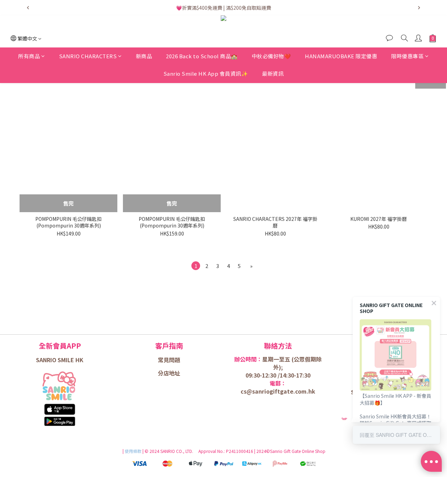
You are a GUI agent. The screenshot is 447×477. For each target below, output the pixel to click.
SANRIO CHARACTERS (88, 56)
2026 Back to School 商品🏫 (202, 56)
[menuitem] (195, 265)
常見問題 (169, 360)
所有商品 (29, 56)
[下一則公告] (419, 8)
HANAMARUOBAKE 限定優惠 (341, 56)
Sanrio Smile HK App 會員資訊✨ (205, 73)
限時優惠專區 (407, 56)
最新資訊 (273, 73)
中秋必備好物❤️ (271, 56)
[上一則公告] (28, 8)
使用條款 (133, 451)
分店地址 (169, 373)
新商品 (144, 56)
